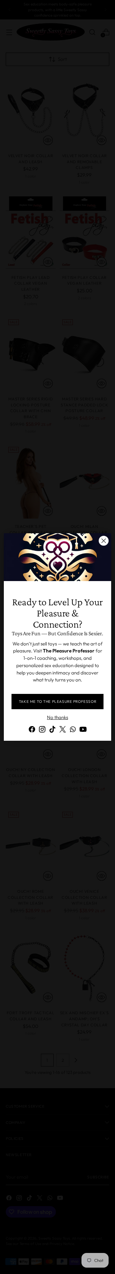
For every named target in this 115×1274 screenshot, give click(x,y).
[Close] (104, 541)
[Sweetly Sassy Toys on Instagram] (42, 730)
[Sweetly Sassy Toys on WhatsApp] (73, 730)
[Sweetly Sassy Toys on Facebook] (32, 730)
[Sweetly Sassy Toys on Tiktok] (52, 730)
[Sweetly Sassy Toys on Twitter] (62, 730)
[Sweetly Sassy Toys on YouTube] (83, 730)
